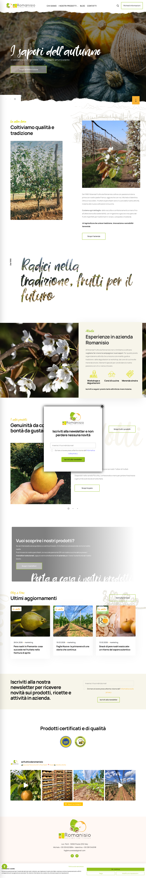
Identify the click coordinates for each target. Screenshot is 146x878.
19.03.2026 (60, 642)
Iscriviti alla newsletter (108, 700)
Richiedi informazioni (131, 5)
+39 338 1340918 (89, 847)
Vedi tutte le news (123, 598)
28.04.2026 (18, 642)
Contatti (92, 6)
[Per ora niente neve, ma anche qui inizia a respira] (57, 785)
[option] (73, 57)
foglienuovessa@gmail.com (74, 850)
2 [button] (10, 99)
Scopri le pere (87, 488)
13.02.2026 (103, 642)
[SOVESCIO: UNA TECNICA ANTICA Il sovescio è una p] (89, 785)
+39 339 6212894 (67, 847)
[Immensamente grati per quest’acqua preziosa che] (25, 785)
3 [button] (15, 99)
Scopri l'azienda (93, 236)
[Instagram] (72, 855)
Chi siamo (52, 6)
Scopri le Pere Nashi (27, 80)
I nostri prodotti (68, 6)
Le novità (16, 608)
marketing (29, 642)
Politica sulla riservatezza (76, 866)
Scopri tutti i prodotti (122, 429)
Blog (82, 6)
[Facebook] (77, 855)
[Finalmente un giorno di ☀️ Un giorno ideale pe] (120, 785)
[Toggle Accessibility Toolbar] (4, 866)
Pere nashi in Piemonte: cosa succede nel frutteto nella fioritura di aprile (28, 649)
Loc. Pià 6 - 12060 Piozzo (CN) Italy (74, 844)
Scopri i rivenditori (29, 566)
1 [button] (6, 99)
